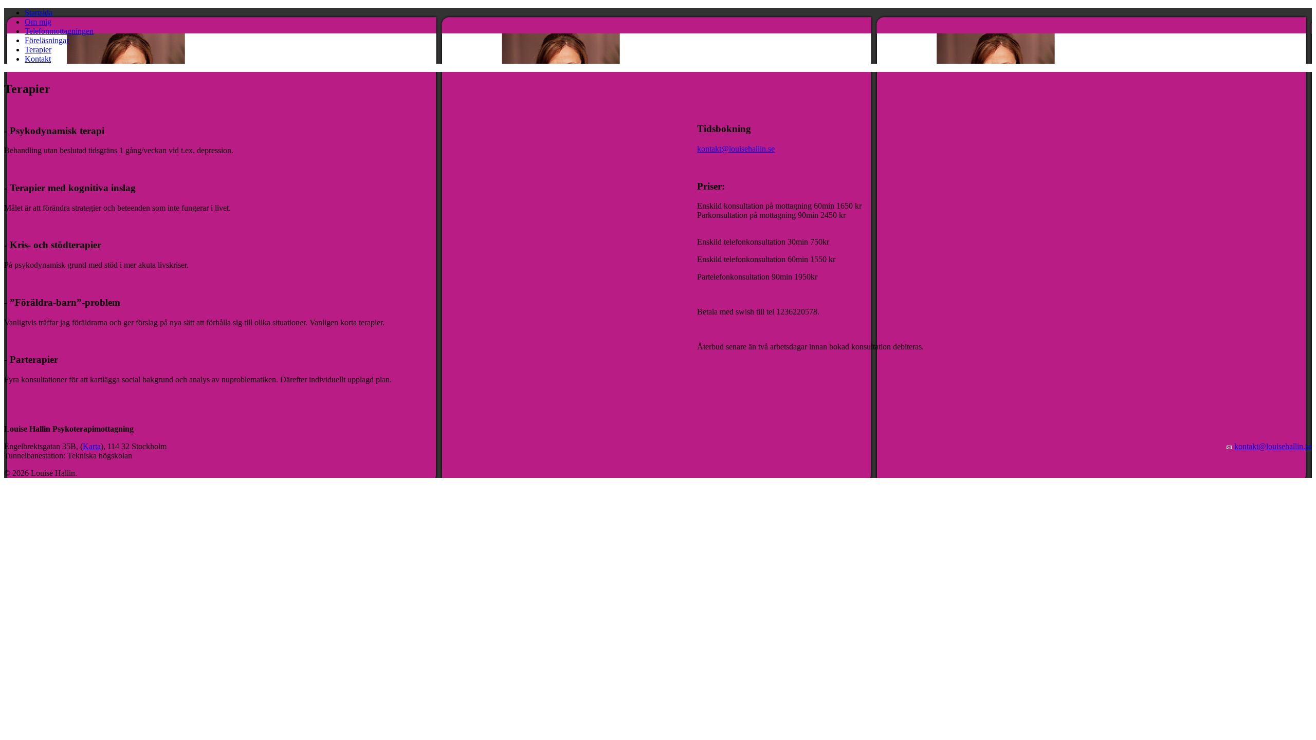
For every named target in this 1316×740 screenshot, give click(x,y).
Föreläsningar (47, 40)
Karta (92, 446)
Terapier (38, 49)
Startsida (38, 12)
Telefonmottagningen (59, 31)
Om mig (38, 21)
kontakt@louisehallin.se (736, 148)
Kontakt (38, 58)
